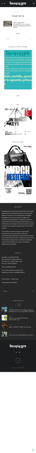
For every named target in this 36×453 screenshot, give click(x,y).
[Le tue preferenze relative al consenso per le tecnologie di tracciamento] (33, 450)
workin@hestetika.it (10, 267)
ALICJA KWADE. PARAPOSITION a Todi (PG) (21, 335)
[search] (30, 39)
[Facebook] (16, 352)
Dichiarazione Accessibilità (9, 282)
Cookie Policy (15, 279)
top (12, 307)
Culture (15, 20)
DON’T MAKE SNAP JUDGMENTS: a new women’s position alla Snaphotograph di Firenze (22, 25)
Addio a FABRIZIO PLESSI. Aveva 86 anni (20, 327)
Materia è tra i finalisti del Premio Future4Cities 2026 (18, 318)
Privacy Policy (6, 279)
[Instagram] (19, 352)
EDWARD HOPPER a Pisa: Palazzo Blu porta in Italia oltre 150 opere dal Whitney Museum (21, 310)
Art (9, 307)
